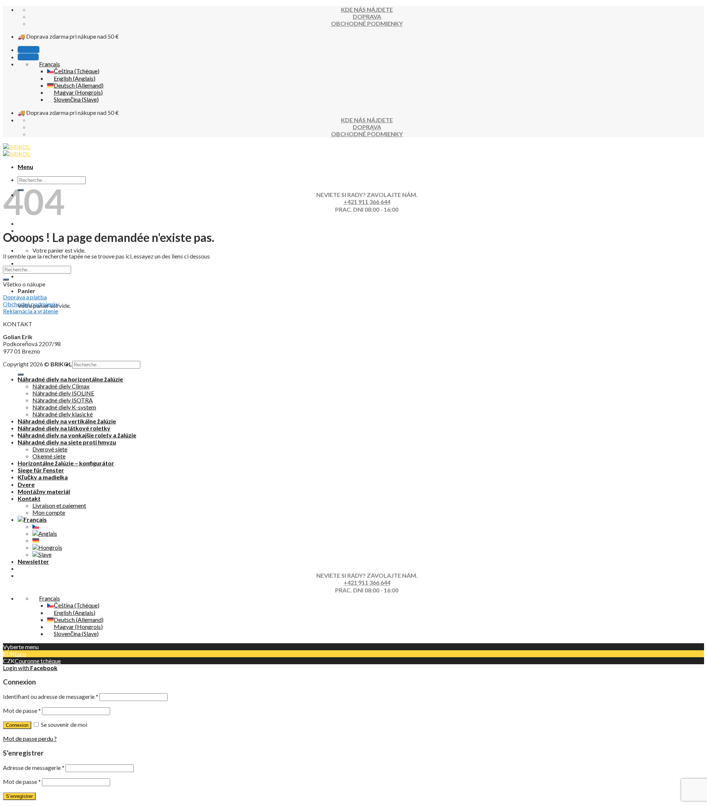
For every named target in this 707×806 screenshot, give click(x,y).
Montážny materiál (44, 491)
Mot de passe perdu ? (30, 738)
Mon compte (48, 512)
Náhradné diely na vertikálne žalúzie (67, 421)
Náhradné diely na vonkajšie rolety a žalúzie (77, 435)
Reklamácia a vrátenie (30, 310)
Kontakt (29, 498)
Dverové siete (49, 449)
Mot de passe (22, 710)
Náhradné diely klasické (62, 414)
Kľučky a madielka (43, 477)
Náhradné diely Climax (60, 386)
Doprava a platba (25, 296)
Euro (20, 653)
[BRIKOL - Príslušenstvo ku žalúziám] (16, 150)
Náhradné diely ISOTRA (62, 400)
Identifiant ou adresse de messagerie (50, 696)
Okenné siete (49, 456)
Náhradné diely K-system (64, 407)
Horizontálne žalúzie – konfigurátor (66, 463)
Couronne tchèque (38, 660)
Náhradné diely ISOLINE (63, 393)
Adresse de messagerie (33, 767)
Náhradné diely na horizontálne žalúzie (70, 379)
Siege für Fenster (41, 470)
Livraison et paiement (59, 505)
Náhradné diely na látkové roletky (64, 428)
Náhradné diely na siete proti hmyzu (67, 442)
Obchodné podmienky (31, 303)
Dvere (26, 484)
